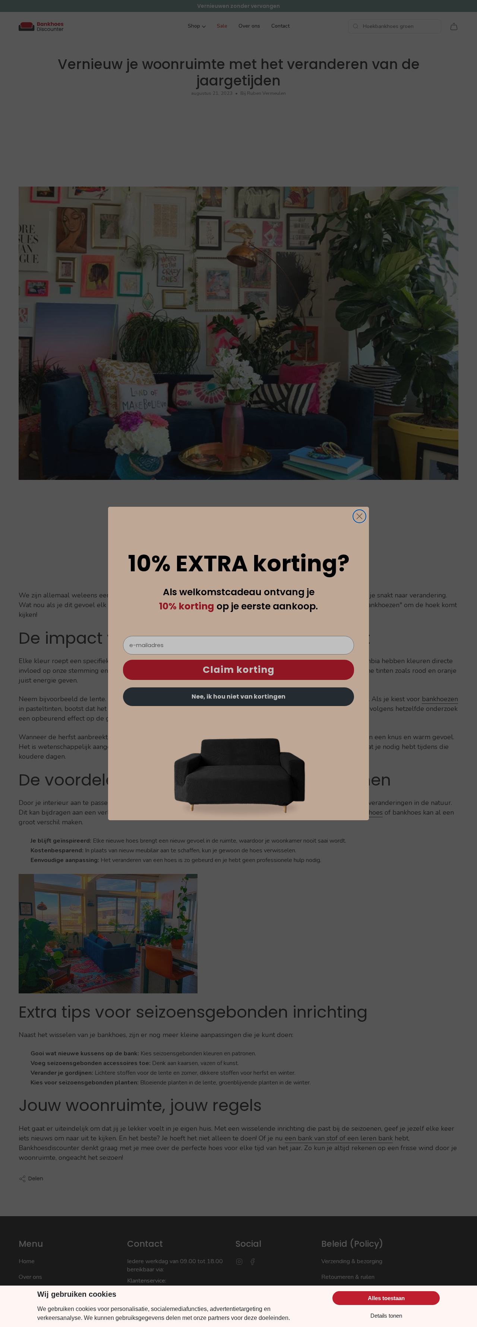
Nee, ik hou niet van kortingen (238, 696)
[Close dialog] (359, 516)
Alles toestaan (386, 1298)
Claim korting (239, 670)
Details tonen (386, 1315)
